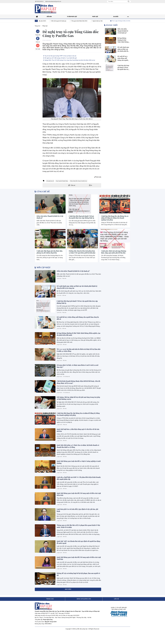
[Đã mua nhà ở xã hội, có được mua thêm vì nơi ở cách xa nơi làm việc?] (45, 370)
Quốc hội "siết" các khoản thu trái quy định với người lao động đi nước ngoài (78, 542)
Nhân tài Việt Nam (103, 21)
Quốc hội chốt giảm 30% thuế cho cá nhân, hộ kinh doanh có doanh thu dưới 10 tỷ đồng (78, 446)
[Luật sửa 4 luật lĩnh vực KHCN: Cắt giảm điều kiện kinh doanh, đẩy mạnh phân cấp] (45, 482)
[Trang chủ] (37, 16)
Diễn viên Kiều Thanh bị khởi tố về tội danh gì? (50, 217)
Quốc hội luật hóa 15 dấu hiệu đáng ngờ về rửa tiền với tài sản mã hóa (78, 430)
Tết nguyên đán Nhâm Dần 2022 (70, 21)
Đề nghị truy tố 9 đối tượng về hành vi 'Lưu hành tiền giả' (60, 58)
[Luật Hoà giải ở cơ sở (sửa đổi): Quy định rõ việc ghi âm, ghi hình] (45, 514)
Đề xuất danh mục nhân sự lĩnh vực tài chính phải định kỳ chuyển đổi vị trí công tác (77, 287)
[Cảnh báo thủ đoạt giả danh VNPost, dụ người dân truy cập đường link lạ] (82, 204)
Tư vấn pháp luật (66, 376)
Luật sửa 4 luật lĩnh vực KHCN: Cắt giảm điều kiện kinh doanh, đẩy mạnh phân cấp (79, 478)
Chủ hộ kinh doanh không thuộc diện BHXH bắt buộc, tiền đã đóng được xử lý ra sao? (78, 382)
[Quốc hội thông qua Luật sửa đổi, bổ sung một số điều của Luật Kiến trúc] (45, 498)
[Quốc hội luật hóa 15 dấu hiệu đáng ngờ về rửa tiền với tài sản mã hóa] (45, 434)
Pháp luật (38, 211)
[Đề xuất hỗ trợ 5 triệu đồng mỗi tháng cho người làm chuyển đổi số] (45, 322)
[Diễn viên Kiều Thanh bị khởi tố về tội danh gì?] (50, 204)
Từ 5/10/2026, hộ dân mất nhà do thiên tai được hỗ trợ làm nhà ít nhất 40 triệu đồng (78, 350)
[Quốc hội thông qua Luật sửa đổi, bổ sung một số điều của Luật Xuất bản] (45, 562)
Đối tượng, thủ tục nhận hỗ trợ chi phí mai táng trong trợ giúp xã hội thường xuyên (78, 398)
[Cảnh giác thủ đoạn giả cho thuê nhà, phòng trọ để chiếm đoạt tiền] (50, 238)
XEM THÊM (68, 589)
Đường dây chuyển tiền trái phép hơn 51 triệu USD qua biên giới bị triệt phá (82, 252)
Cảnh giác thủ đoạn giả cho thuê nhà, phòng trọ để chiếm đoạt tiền (50, 252)
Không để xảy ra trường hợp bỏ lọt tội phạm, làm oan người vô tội (78, 574)
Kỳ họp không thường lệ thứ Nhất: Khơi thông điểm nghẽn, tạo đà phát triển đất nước (78, 334)
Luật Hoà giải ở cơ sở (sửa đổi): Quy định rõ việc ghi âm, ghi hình (77, 510)
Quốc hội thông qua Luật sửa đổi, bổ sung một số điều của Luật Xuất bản (79, 558)
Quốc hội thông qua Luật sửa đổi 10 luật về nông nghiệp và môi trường (79, 462)
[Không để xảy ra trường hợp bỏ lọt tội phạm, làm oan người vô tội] (45, 578)
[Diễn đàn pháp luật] (45, 8)
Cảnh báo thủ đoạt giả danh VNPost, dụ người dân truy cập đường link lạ (81, 217)
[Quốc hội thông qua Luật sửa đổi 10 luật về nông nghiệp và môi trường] (45, 466)
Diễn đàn (64, 295)
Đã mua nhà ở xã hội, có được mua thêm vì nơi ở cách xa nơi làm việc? (77, 366)
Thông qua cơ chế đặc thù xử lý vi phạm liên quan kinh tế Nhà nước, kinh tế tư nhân (78, 526)
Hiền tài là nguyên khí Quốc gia (49, 21)
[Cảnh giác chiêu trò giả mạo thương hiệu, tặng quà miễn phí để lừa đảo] (114, 238)
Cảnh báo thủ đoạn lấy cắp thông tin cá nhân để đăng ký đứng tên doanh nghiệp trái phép (114, 218)
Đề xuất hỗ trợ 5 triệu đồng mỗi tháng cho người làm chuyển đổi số (78, 318)
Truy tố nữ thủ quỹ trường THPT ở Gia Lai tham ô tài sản (60, 56)
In (91, 185)
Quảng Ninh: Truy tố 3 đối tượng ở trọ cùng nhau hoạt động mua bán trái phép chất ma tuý (69, 60)
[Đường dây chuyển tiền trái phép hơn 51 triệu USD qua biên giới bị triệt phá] (82, 238)
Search (128, 1)
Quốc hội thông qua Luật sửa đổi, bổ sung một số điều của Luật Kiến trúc (79, 494)
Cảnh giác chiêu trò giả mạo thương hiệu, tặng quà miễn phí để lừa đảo (113, 252)
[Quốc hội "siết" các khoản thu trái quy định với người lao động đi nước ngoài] (45, 546)
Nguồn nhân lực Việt (88, 21)
